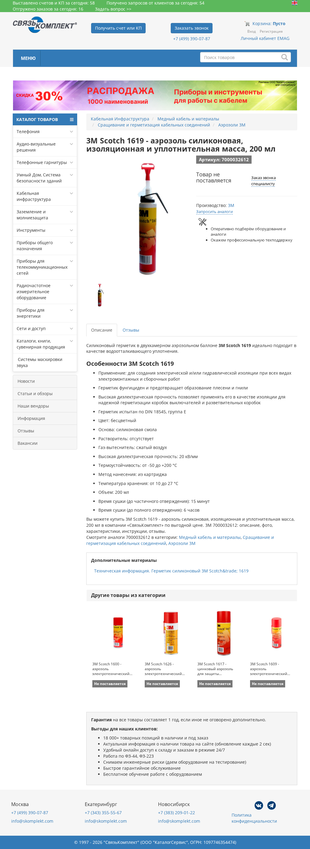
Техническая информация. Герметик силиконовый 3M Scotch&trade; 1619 (171, 571)
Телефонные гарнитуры (42, 162)
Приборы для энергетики (31, 313)
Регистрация (271, 31)
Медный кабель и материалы (210, 537)
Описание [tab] (101, 330)
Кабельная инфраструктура (34, 196)
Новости (26, 381)
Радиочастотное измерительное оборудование (34, 291)
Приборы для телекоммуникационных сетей (42, 267)
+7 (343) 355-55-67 (103, 812)
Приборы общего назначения (35, 245)
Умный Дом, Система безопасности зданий (39, 178)
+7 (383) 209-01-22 (176, 812)
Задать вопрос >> (113, 9)
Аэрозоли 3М (182, 543)
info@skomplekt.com (32, 821)
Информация (31, 418)
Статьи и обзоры (35, 393)
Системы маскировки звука (39, 362)
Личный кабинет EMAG (265, 38)
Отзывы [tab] (131, 330)
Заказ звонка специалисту (263, 180)
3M (231, 205)
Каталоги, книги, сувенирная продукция (41, 344)
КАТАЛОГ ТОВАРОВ (37, 119)
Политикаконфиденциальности (254, 818)
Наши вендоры (33, 406)
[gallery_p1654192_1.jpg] (100, 295)
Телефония (28, 131)
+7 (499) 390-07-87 (191, 38)
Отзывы (26, 431)
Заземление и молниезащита (32, 215)
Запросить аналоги (214, 211)
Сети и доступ (31, 328)
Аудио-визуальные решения (36, 147)
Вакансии (28, 443)
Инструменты (31, 230)
